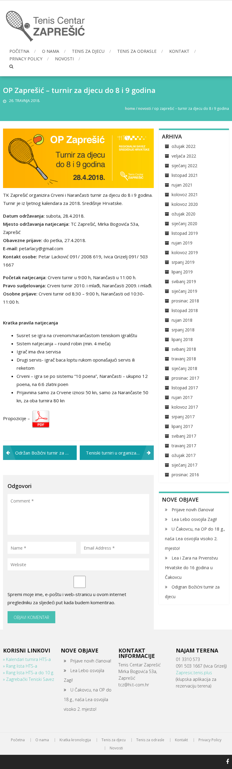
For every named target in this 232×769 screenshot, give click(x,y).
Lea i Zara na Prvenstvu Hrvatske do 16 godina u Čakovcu (191, 567)
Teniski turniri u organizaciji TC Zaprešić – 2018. (119, 453)
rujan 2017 (182, 397)
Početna (19, 51)
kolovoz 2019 (185, 252)
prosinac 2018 (185, 301)
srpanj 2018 (183, 330)
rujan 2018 (182, 320)
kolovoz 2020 (185, 204)
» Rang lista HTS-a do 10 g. (28, 672)
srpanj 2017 (183, 417)
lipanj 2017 (182, 426)
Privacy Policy (25, 59)
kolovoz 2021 (185, 194)
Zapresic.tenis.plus (194, 672)
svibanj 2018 (184, 349)
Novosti (64, 59)
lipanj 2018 (182, 339)
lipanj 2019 (182, 272)
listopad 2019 (185, 233)
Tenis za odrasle (136, 51)
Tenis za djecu (88, 51)
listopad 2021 (185, 175)
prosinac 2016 (185, 474)
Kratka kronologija (75, 740)
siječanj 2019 (184, 291)
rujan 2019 (182, 243)
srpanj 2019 (183, 262)
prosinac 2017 (185, 378)
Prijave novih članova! (193, 509)
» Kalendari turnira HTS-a (27, 659)
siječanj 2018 (184, 368)
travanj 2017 (184, 445)
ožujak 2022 (183, 146)
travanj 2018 (184, 359)
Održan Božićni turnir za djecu (45, 453)
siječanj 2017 (184, 465)
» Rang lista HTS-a (20, 666)
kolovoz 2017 (185, 407)
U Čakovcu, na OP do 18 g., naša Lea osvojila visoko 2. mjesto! (195, 538)
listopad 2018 (185, 310)
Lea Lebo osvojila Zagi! (194, 519)
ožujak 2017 (183, 455)
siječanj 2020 (184, 223)
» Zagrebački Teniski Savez (28, 679)
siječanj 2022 (184, 165)
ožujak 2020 (183, 214)
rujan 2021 (182, 185)
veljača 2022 (184, 156)
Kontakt (179, 51)
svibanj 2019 (184, 281)
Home (130, 108)
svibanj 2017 (184, 436)
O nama (50, 51)
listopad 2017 (185, 388)
